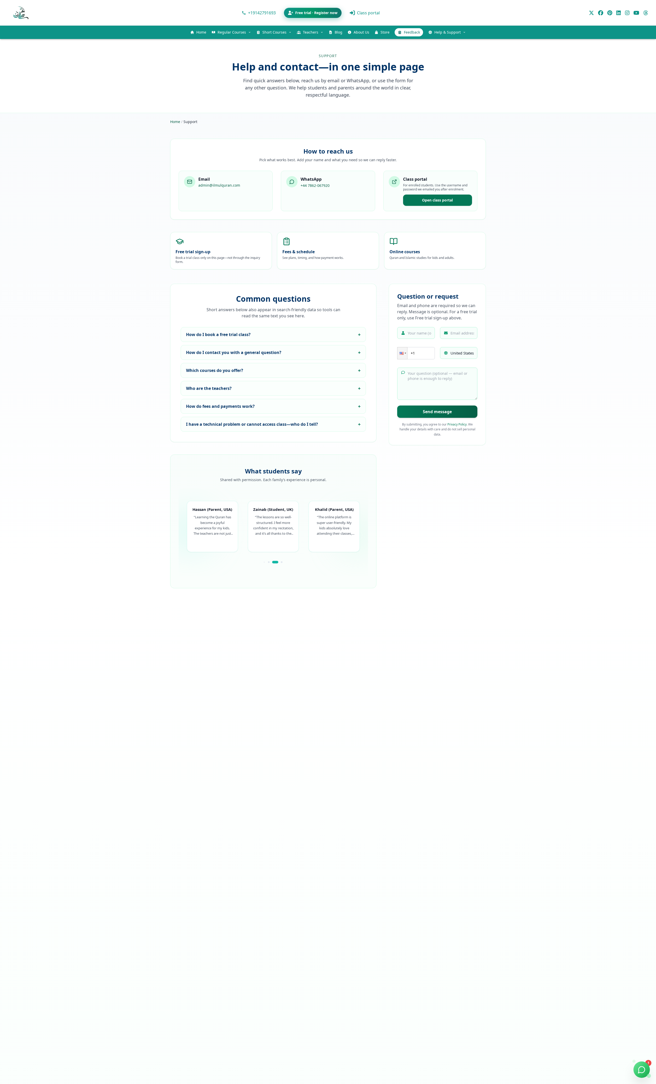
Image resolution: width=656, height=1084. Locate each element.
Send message (437, 411)
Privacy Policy (457, 424)
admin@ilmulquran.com (219, 185)
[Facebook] (600, 13)
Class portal (368, 13)
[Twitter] (591, 13)
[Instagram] (627, 13)
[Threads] (645, 13)
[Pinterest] (609, 13)
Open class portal (437, 200)
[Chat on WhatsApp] (641, 1069)
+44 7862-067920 (315, 185)
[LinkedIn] (618, 13)
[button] (402, 353)
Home (175, 121)
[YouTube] (636, 13)
